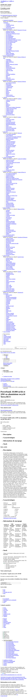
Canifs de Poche (9, 163)
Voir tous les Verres (10, 288)
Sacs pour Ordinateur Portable (12, 50)
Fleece (7, 304)
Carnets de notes (9, 86)
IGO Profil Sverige (10, 646)
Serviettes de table (10, 241)
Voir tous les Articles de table (12, 243)
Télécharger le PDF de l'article (9, 518)
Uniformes (8, 319)
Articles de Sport (9, 176)
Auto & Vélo (9, 180)
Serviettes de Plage (10, 204)
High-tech (5, 131)
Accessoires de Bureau (11, 82)
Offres (4, 335)
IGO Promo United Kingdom (12, 655)
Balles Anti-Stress (10, 61)
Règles (7, 93)
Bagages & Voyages (7, 28)
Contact (5, 601)
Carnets (5, 611)
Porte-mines (8, 120)
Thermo (7, 282)
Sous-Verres (8, 232)
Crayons (8, 118)
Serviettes (8, 227)
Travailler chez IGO (7, 592)
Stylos (7, 125)
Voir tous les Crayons (10, 122)
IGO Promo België (10, 644)
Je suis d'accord (4, 695)
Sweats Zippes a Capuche (11, 315)
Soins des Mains (9, 268)
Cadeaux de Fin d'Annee (11, 108)
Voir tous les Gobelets (10, 279)
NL (6, 357)
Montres (8, 307)
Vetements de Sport (10, 326)
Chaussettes (8, 299)
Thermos (8, 277)
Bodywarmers (9, 294)
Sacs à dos (5, 610)
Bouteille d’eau (9, 253)
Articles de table (9, 238)
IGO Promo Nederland (11, 657)
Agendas (8, 23)
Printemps (8, 104)
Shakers (7, 276)
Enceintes (8, 147)
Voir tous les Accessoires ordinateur (13, 136)
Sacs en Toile (9, 48)
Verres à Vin (8, 287)
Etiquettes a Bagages (10, 32)
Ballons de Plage (9, 184)
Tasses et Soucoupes (10, 281)
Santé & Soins (6, 255)
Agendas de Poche (10, 25)
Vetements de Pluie (10, 324)
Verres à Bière (9, 286)
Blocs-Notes (8, 84)
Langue (6, 355)
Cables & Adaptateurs (10, 141)
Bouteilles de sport (10, 274)
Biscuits (7, 244)
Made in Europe (6, 341)
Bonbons (8, 245)
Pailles (7, 220)
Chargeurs (8, 140)
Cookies (5, 663)
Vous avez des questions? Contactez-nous (9, 405)
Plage (7, 201)
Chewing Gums (9, 248)
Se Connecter (6, 358)
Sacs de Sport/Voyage (10, 42)
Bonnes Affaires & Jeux (8, 55)
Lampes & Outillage (7, 157)
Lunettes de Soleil (10, 306)
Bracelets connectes (10, 150)
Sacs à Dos (8, 52)
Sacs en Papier (9, 47)
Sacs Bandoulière (9, 36)
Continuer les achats (7, 376)
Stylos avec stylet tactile (11, 128)
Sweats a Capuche (10, 313)
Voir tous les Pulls (10, 314)
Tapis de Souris (9, 95)
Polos (7, 309)
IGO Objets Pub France (11, 649)
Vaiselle (5, 270)
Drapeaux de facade (10, 188)
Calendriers (8, 26)
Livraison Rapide (7, 336)
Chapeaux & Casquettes (11, 298)
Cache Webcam (9, 135)
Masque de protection (10, 264)
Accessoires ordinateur (11, 134)
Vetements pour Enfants (11, 329)
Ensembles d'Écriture (10, 123)
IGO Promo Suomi (10, 652)
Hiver (7, 103)
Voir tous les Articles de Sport (12, 178)
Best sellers (5, 340)
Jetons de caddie (9, 70)
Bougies (8, 211)
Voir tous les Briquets (10, 68)
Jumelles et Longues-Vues (11, 195)
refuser (16, 689)
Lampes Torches (9, 166)
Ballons (7, 63)
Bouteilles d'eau (9, 272)
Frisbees (8, 193)
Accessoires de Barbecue (11, 173)
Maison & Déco (6, 207)
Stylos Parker (9, 126)
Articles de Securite (10, 160)
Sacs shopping (6, 623)
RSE (4, 591)
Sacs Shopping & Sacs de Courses (13, 39)
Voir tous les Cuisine (10, 222)
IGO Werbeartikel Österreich (12, 641)
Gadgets (8, 149)
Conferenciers (9, 87)
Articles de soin (9, 258)
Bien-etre (8, 260)
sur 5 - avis (7, 1)
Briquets (8, 65)
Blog (4, 342)
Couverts (8, 216)
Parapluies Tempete (10, 198)
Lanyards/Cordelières (10, 74)
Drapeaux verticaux (10, 189)
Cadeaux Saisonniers (10, 99)
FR (6, 356)
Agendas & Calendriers (8, 20)
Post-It (7, 91)
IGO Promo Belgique (8, 640)
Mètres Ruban (9, 167)
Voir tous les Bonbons (10, 252)
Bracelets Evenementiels (11, 297)
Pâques (7, 106)
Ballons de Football (10, 177)
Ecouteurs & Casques (10, 146)
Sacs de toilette (9, 266)
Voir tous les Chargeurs (11, 145)
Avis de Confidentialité (8, 662)
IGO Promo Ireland (10, 651)
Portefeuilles (8, 310)
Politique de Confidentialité (9, 661)
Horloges (8, 225)
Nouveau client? (6, 364)
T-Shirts (7, 317)
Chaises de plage (9, 203)
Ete (6, 102)
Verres (7, 283)
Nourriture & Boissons (8, 236)
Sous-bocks (8, 242)
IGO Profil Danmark (10, 647)
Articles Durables (7, 337)
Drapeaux (8, 185)
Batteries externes (10, 139)
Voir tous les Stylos (10, 129)
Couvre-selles (9, 182)
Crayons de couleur (10, 119)
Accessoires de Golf (10, 174)
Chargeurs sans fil (10, 144)
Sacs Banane (8, 34)
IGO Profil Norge (10, 656)
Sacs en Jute (8, 46)
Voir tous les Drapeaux (11, 191)
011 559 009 (3, 381)
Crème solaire (9, 261)
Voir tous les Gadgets (10, 153)
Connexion (6, 365)
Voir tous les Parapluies (11, 200)
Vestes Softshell (9, 321)
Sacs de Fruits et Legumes (11, 41)
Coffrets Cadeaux (10, 111)
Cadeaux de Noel (9, 109)
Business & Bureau (7, 80)
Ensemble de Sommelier (11, 223)
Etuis (7, 88)
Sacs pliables (8, 49)
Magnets (8, 226)
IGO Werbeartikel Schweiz (12, 654)
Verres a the (8, 285)
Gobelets (8, 275)
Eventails (8, 303)
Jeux (7, 71)
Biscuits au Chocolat (10, 247)
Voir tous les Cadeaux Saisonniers (13, 107)
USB (7, 155)
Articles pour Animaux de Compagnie (14, 179)
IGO (4, 589)
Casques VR (8, 152)
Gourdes (5, 609)
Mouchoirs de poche (10, 265)
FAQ (4, 343)
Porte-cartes (8, 90)
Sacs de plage (9, 43)
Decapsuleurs (9, 217)
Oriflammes (8, 190)
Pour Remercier (9, 113)
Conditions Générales (8, 660)
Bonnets (8, 296)
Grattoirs (8, 164)
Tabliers (7, 233)
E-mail (12, 381)
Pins (7, 76)
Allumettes (8, 59)
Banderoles (8, 187)
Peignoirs (8, 228)
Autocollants (8, 60)
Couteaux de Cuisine (10, 215)
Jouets (7, 73)
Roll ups (8, 92)
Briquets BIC (9, 66)
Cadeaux (5, 97)
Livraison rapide (9, 112)
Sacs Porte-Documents (11, 38)
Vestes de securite (10, 161)
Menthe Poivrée (9, 250)
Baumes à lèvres (9, 259)
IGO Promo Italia (9, 643)
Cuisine (7, 214)
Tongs (7, 318)
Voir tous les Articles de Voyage (13, 33)
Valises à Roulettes (10, 53)
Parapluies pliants (9, 199)
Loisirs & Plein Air (7, 171)
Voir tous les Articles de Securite (13, 162)
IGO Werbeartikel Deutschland (12, 650)
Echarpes (8, 302)
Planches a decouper (10, 221)
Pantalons (8, 308)
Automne (8, 101)
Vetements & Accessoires (8, 291)
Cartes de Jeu (9, 69)
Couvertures (8, 212)
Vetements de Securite (10, 325)
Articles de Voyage (10, 31)
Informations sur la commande (9, 600)
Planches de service (10, 239)
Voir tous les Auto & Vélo (11, 183)
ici (17, 694)
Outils (7, 168)
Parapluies (8, 196)
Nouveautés (6, 339)
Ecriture (5, 115)
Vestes (7, 320)
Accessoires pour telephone (12, 138)
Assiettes (8, 210)
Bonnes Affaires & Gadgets (12, 64)
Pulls (7, 312)
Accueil (5, 383)
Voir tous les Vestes (10, 323)
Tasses (7, 280)
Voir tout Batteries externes (6, 410)
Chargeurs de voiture (10, 142)
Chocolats (8, 249)
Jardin (7, 194)
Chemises (8, 301)
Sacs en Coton (9, 44)
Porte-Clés (8, 77)
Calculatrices (8, 85)
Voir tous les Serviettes (11, 231)
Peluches (8, 75)
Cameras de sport (9, 151)
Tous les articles (6, 331)
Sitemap (5, 665)
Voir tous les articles (10, 27)
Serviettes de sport (10, 229)
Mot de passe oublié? (7, 363)
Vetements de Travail (10, 328)
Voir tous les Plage (10, 205)
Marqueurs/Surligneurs (11, 124)
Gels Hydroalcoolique (10, 263)
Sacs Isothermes (9, 37)
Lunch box (8, 218)
